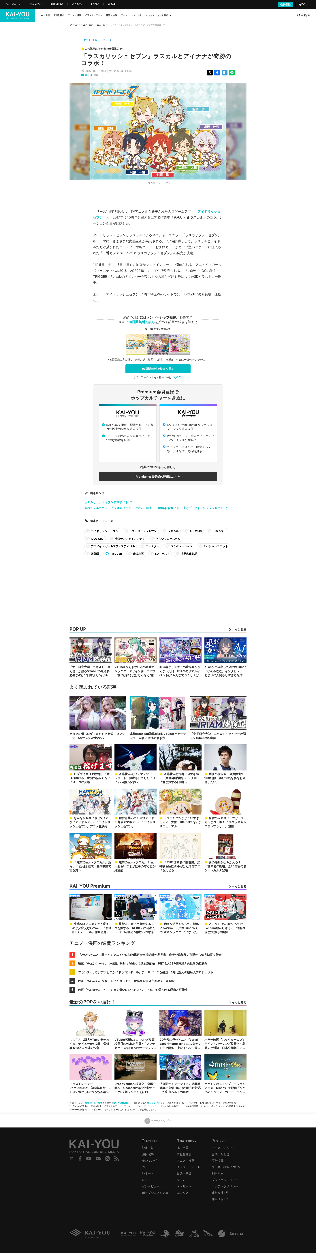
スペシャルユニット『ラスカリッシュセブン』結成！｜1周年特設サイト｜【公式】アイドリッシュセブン (153, 508)
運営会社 (217, 1193)
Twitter (71, 1158)
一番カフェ (219, 531)
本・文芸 (183, 1148)
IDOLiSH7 (97, 538)
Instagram (107, 1158)
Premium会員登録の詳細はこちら (158, 476)
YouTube (88, 1158)
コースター (152, 546)
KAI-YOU (73, 25)
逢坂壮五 (138, 553)
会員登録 (285, 4)
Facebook (80, 1158)
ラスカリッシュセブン (143, 531)
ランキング (149, 1160)
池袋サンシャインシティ (129, 538)
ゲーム (181, 1180)
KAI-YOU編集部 (121, 1103)
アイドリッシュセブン (104, 531)
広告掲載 (217, 1160)
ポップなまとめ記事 (155, 1193)
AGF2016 (195, 531)
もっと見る (162, 15)
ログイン (303, 4)
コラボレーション (181, 546)
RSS (116, 1158)
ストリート (184, 1186)
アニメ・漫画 (87, 25)
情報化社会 (184, 1154)
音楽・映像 (184, 1173)
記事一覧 (148, 1148)
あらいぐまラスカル (167, 538)
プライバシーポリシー (226, 1180)
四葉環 (94, 553)
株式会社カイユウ (93, 1103)
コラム (146, 1167)
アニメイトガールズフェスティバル (112, 546)
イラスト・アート (188, 1167)
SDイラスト (162, 553)
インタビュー (151, 1186)
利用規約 (217, 1173)
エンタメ (183, 1193)
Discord (98, 1158)
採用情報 (217, 1199)
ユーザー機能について (226, 1167)
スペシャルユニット (215, 546)
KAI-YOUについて (223, 1148)
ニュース (101, 25)
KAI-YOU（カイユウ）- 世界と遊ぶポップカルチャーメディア (17, 15)
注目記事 (148, 1154)
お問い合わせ (220, 1154)
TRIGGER (116, 553)
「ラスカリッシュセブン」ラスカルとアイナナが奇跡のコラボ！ (156, 59)
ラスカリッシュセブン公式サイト (106, 502)
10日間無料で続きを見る (158, 369)
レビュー (148, 1180)
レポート (148, 1173)
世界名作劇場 (188, 553)
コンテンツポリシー (157, 1103)
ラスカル (173, 531)
